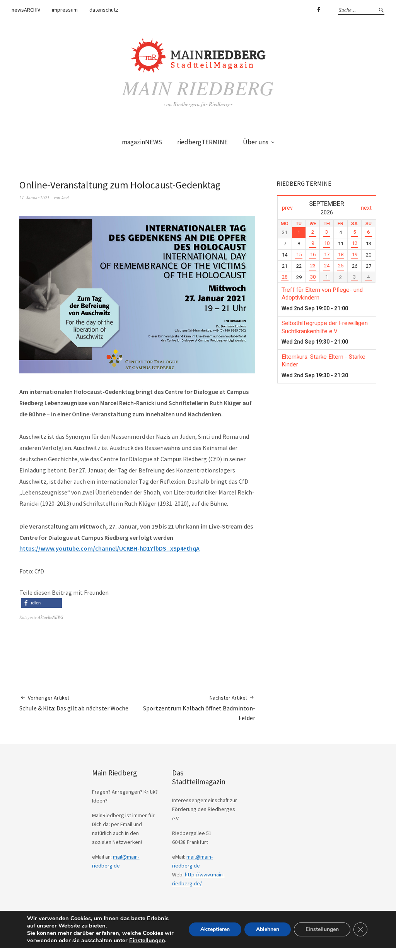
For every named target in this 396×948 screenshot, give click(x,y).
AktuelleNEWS (50, 617)
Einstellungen (147, 940)
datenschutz (103, 9)
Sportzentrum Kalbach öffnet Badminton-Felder (199, 708)
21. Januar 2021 (34, 197)
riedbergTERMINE (202, 142)
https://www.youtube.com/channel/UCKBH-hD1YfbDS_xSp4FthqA (109, 548)
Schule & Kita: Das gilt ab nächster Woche (73, 703)
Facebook (318, 9)
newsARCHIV (26, 9)
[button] (41, 603)
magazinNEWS (142, 142)
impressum (65, 9)
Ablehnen (267, 929)
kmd (65, 197)
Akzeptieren (215, 929)
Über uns (255, 142)
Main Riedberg (198, 87)
